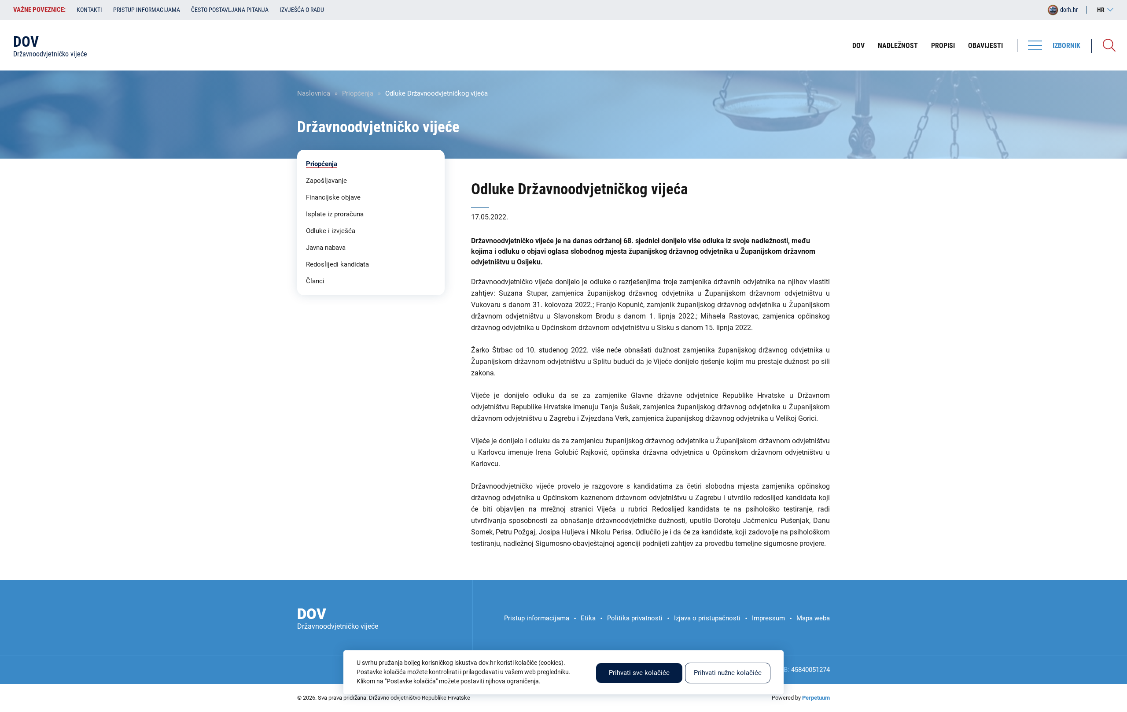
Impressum (768, 618)
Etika (588, 618)
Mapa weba (813, 618)
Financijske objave (333, 197)
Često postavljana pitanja (230, 9)
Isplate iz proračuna (335, 214)
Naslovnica (313, 93)
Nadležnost (898, 45)
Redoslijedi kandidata (337, 264)
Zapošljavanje (326, 181)
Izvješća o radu (302, 9)
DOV (858, 45)
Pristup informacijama (146, 9)
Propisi (943, 45)
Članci (315, 281)
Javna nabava (326, 248)
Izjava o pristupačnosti (707, 618)
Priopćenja (357, 93)
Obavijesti (985, 45)
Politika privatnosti (635, 618)
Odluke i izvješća (330, 231)
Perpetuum (816, 697)
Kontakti (89, 9)
